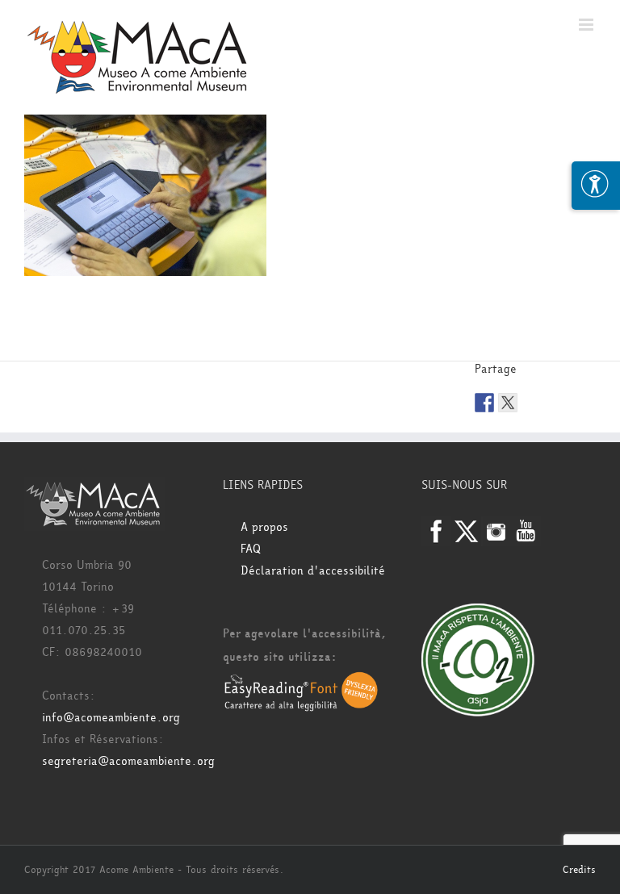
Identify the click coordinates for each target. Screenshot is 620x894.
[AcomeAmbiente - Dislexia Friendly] (301, 681)
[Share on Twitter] (507, 402)
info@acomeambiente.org (111, 717)
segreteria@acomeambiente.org (128, 761)
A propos (264, 527)
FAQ (251, 549)
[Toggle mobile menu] (587, 24)
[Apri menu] (596, 185)
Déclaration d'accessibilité (313, 570)
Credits (579, 870)
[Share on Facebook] (484, 402)
